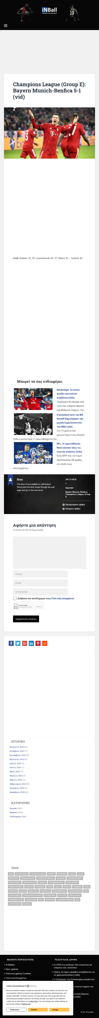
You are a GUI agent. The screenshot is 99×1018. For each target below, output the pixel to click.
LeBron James (74, 895)
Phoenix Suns (31, 900)
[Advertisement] (49, 52)
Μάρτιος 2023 (16, 780)
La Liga (80, 874)
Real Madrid (13, 878)
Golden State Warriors (45, 878)
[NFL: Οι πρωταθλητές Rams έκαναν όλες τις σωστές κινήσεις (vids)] (33, 453)
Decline (34, 1010)
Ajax (77, 900)
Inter (41, 900)
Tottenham (77, 887)
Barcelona (60, 878)
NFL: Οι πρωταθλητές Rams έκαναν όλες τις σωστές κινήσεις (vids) (69, 447)
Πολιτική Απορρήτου (16, 978)
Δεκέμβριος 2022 (17, 792)
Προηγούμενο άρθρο (75, 504)
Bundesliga (62, 874)
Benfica (83, 492)
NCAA (50, 887)
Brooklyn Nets (50, 895)
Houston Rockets (15, 887)
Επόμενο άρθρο (72, 509)
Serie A (72, 874)
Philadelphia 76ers (16, 900)
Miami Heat (33, 891)
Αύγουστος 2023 (17, 759)
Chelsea (67, 887)
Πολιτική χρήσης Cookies (18, 973)
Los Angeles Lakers (56, 882)
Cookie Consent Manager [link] (15, 986)
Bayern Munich (72, 492)
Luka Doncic (45, 891)
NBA (11, 874)
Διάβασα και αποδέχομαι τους (46, 598)
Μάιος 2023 (15, 771)
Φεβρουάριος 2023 (18, 784)
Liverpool (42, 882)
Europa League (14, 895)
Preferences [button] (26, 1004)
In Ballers (10, 964)
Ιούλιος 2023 (15, 763)
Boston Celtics (14, 882)
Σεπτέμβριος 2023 (18, 755)
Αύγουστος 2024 (17, 747)
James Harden (14, 904)
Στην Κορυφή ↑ (88, 1012)
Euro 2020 (62, 895)
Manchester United (75, 878)
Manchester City (29, 882)
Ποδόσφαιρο (15, 816)
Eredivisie (26, 904)
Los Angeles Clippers (64, 900)
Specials (69, 488)
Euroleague (40, 887)
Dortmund (12, 891)
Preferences (14, 1010)
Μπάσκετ (14, 812)
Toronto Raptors (75, 891)
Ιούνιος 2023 (15, 767)
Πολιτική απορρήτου (62, 598)
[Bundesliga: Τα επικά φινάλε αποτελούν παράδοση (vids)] (33, 399)
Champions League (74, 494)
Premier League (21, 874)
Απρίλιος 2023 (16, 776)
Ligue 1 (57, 887)
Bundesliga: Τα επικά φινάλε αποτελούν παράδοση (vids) (68, 393)
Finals (87, 887)
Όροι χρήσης (12, 969)
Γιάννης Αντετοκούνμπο (32, 895)
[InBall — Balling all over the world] (49, 10)
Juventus (29, 887)
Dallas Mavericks (59, 891)
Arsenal (23, 891)
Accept (55, 1010)
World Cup (49, 900)
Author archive (19, 496)
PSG (86, 891)
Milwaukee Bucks (27, 878)
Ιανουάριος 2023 (17, 788)
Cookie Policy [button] (33, 1001)
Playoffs (51, 874)
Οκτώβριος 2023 (17, 751)
